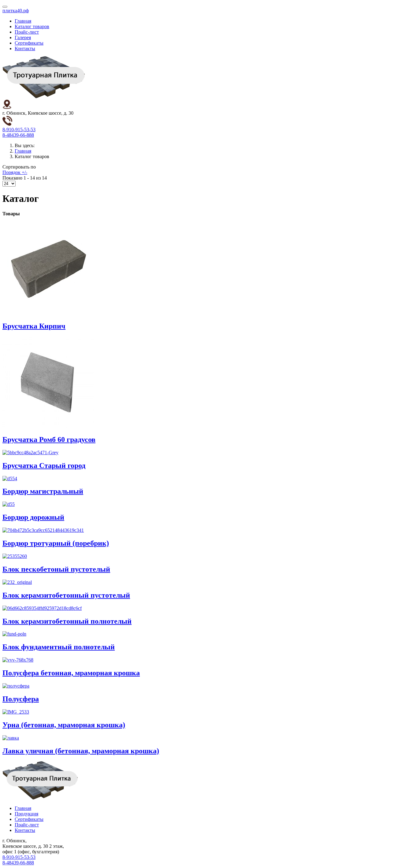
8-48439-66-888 (18, 135)
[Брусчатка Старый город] (30, 452)
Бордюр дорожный (33, 517)
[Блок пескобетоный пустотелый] (14, 556)
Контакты (25, 48)
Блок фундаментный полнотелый (58, 647)
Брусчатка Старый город (43, 465)
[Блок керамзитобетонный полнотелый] (42, 608)
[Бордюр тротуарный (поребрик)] (43, 530)
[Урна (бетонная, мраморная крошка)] (15, 711)
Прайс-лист (27, 32)
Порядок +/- (14, 172)
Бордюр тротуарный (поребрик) (55, 543)
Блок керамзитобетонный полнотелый (67, 621)
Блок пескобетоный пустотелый (56, 569)
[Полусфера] (15, 685)
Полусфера (20, 699)
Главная (23, 21)
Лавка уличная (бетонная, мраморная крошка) (80, 751)
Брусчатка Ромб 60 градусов (48, 439)
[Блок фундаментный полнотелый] (14, 633)
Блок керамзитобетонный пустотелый (66, 595)
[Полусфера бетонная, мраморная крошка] (17, 659)
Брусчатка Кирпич (33, 326)
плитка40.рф (15, 10)
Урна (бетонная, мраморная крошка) (63, 725)
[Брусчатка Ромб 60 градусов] (48, 426)
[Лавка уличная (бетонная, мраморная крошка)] (10, 737)
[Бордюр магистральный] (9, 478)
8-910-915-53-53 (18, 129)
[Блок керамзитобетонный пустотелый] (17, 582)
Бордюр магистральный (42, 491)
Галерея (23, 37)
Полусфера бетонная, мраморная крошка (71, 673)
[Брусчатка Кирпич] (48, 313)
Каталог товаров (32, 26)
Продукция (26, 813)
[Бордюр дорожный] (8, 504)
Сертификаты (29, 43)
